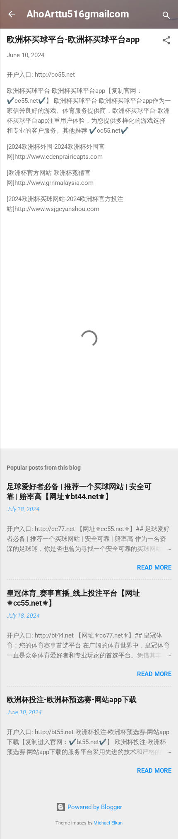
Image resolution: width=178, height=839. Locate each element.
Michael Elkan (108, 823)
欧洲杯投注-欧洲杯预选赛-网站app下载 (72, 699)
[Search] (166, 16)
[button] (166, 41)
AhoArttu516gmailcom (77, 14)
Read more (154, 567)
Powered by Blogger (94, 807)
